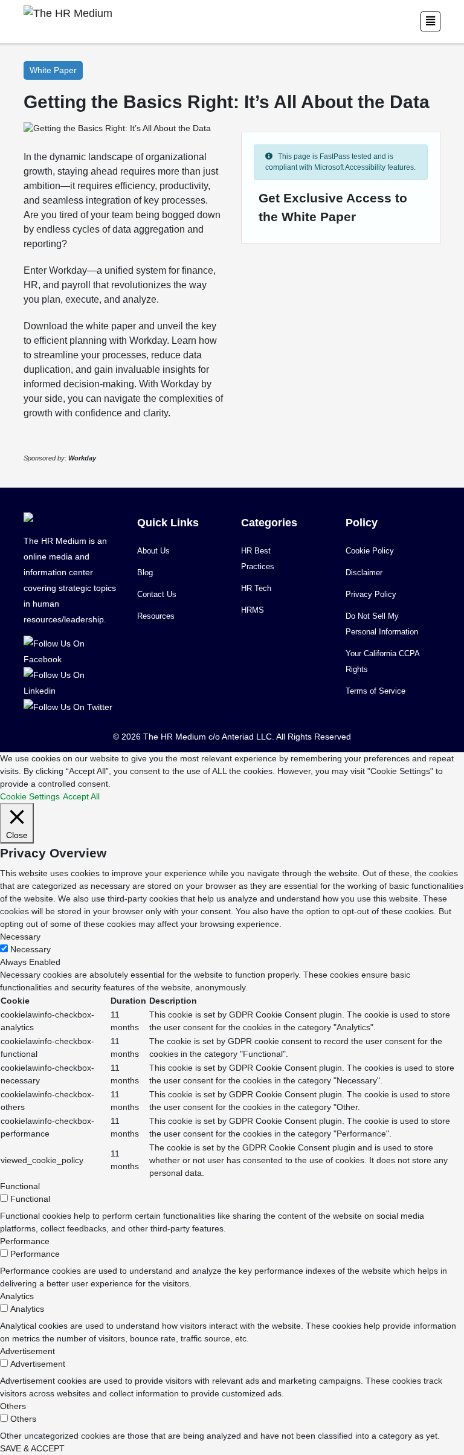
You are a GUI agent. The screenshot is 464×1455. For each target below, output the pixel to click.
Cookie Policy (370, 550)
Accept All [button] (81, 796)
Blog (145, 572)
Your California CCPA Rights (382, 661)
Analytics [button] (17, 1296)
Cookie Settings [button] (30, 796)
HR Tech (256, 588)
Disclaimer (364, 572)
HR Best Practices (257, 558)
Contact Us (156, 594)
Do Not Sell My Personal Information (382, 623)
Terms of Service (375, 690)
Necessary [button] (20, 936)
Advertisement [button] (27, 1351)
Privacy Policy (371, 594)
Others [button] (13, 1406)
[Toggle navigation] (430, 21)
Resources (156, 616)
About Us (153, 550)
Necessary (30, 949)
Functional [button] (20, 1186)
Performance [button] (25, 1241)
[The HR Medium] (71, 651)
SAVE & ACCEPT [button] (32, 1448)
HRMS (252, 610)
